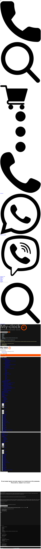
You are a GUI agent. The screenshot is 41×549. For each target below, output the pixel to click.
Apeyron (5, 405)
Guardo (6, 414)
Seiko (5, 423)
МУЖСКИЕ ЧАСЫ (6, 359)
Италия (6, 369)
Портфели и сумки (4, 395)
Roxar (5, 461)
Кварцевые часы (7, 361)
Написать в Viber (2, 276)
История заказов (4, 544)
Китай (6, 373)
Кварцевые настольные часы (7, 386)
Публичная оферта (4, 333)
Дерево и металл (6, 401)
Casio (6, 374)
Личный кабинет (4, 543)
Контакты (1, 281)
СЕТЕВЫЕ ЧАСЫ (4, 389)
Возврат (3, 334)
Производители (4, 538)
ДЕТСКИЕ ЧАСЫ (6, 366)
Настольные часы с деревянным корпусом (9, 387)
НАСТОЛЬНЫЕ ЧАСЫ (5, 385)
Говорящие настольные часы (7, 388)
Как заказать (3, 338)
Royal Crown (8, 422)
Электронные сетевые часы (7, 390)
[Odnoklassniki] (1, 502)
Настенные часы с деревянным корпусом (9, 382)
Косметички (3, 394)
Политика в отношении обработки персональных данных (10, 337)
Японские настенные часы (7, 383)
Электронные (5, 399)
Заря (4, 428)
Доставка (1, 279)
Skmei (6, 377)
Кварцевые (5, 437)
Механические (6, 398)
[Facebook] (0, 502)
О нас (1, 278)
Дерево (4, 440)
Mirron (5, 416)
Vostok (5, 425)
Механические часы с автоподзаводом (10, 364)
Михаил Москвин (7, 379)
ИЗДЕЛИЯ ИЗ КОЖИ (5, 432)
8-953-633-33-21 (4, 510)
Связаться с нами (4, 534)
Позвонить (1, 193)
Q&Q (6, 376)
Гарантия (1, 280)
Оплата (3, 335)
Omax (5, 417)
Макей (5, 429)
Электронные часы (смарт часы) (9, 368)
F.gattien (5, 453)
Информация (2, 340)
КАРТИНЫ (3, 402)
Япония (6, 370)
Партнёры (3, 540)
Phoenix (6, 419)
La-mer (5, 415)
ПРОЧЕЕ (3, 436)
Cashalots (5, 407)
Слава (5, 430)
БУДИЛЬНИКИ (4, 397)
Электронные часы (7, 362)
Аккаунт (1, 277)
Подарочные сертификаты (5, 539)
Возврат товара (4, 535)
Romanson (6, 421)
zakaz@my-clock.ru (4, 344)
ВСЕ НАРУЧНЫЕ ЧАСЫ (7, 380)
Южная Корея (7, 372)
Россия (6, 371)
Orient (6, 375)
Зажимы (3, 393)
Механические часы (8, 360)
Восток (6, 378)
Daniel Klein (5, 411)
